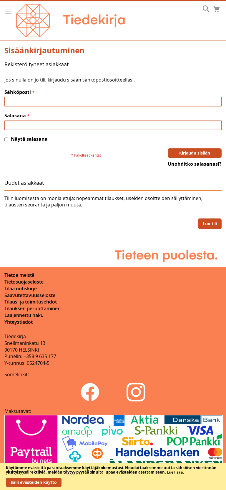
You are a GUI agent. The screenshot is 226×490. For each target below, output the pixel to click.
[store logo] (70, 20)
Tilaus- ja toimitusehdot (30, 302)
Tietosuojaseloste (24, 282)
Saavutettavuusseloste (29, 295)
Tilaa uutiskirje (20, 288)
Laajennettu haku (24, 315)
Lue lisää (175, 472)
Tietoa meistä (19, 275)
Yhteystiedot (18, 322)
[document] (113, 476)
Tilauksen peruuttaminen (32, 308)
